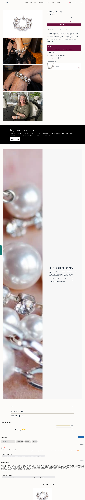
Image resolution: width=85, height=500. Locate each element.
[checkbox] (35, 441)
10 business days (69, 49)
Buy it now (63, 25)
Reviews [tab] (4, 437)
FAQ (12, 406)
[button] (35, 2)
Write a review (81, 437)
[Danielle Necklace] (50, 66)
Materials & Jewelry (17, 416)
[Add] (79, 68)
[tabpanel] (42, 459)
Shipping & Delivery (18, 411)
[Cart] (81, 2)
